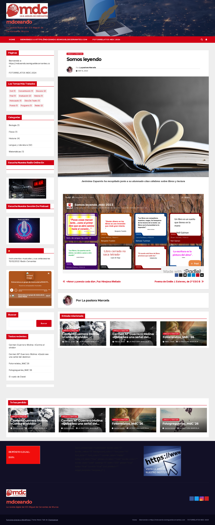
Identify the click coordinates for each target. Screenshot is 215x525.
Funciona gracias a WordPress (18, 520)
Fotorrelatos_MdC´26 (19, 363)
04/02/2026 (119, 428)
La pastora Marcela (87, 67)
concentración (26, 91)
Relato (39, 105)
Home (12, 39)
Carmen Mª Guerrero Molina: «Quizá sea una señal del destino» (133, 337)
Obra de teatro (32, 101)
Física (11, 132)
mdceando (19, 22)
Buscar (12, 314)
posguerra (26, 105)
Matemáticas (15, 151)
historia (38, 96)
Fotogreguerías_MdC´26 (20, 370)
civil (13, 91)
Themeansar (53, 520)
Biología (13, 125)
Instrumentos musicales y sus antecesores (29, 258)
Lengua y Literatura (18, 145)
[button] (202, 39)
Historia (12, 138)
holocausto (16, 101)
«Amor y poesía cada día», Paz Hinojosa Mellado (93, 281)
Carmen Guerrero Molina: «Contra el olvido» (80, 335)
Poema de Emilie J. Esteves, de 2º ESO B (177, 281)
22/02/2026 (69, 428)
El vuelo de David (17, 376)
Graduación (25, 96)
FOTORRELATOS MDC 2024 (106, 39)
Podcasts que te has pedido (26, 250)
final (13, 96)
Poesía (14, 105)
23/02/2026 (18, 428)
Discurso (41, 91)
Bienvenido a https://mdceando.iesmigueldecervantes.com (53, 39)
